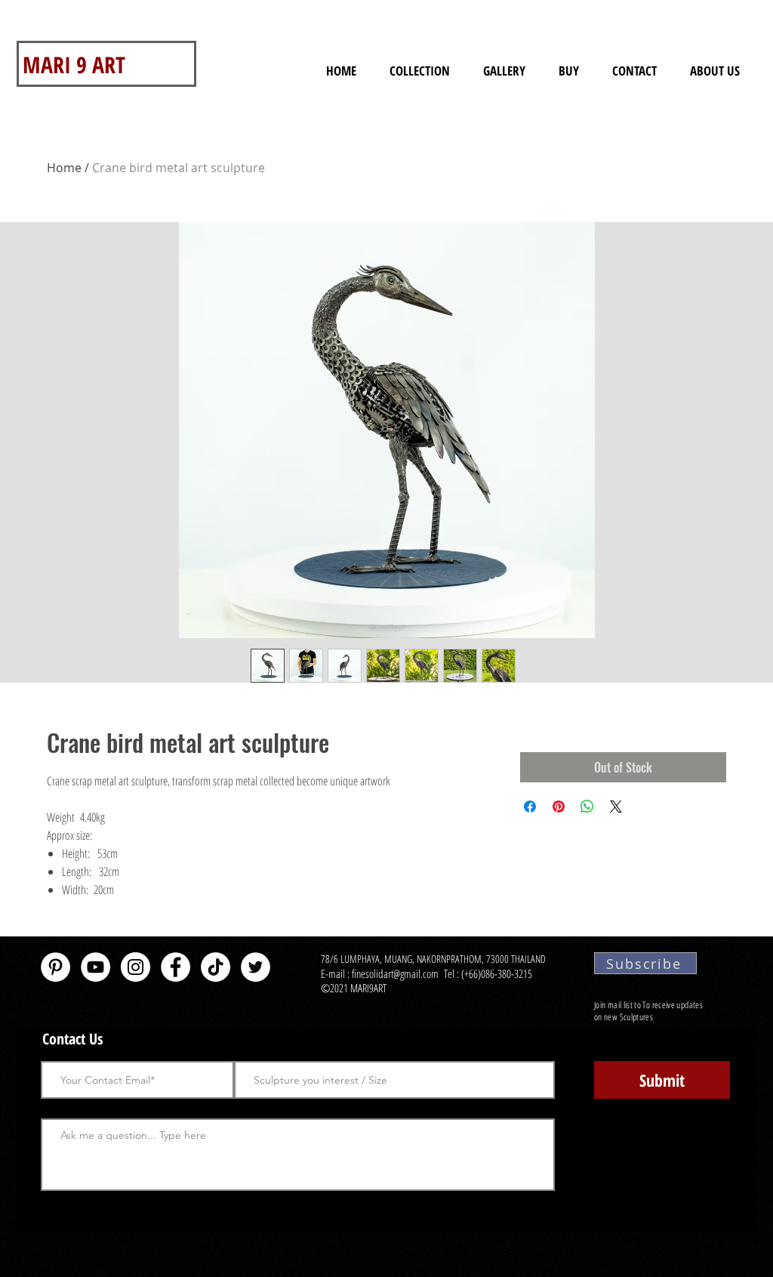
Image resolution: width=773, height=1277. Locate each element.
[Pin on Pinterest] (559, 806)
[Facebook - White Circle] (175, 967)
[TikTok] (215, 967)
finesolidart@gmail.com (395, 973)
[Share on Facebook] (530, 806)
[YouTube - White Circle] (95, 967)
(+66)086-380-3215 (498, 973)
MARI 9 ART (74, 64)
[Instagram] (135, 967)
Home (64, 167)
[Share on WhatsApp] (587, 806)
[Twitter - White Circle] (255, 967)
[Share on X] (616, 806)
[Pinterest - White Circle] (55, 967)
